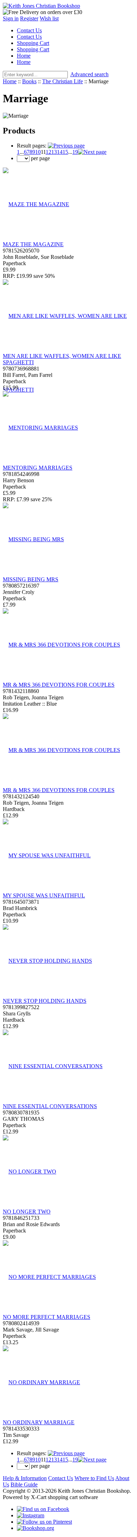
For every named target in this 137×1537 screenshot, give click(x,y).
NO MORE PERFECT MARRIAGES (46, 1317)
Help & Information (25, 1478)
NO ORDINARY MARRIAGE (38, 1422)
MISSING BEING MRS (30, 579)
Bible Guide (24, 1484)
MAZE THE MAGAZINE (33, 244)
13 (54, 152)
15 (65, 152)
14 (60, 152)
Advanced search (89, 74)
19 (75, 152)
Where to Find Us (94, 1478)
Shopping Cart (33, 43)
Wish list (49, 18)
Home (24, 56)
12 (48, 152)
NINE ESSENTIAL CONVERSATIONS (50, 1106)
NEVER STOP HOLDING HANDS (44, 1001)
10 (38, 152)
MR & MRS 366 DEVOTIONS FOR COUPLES (59, 685)
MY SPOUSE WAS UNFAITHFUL (44, 895)
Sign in (11, 18)
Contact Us (29, 30)
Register (29, 18)
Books (29, 81)
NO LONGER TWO (27, 1212)
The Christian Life (62, 81)
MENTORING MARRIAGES (37, 468)
